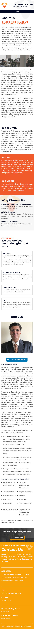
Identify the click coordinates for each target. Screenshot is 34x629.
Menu (18, 11)
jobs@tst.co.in (5, 618)
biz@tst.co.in (5, 611)
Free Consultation (17, 537)
